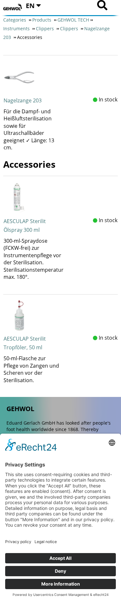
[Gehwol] (13, 7)
